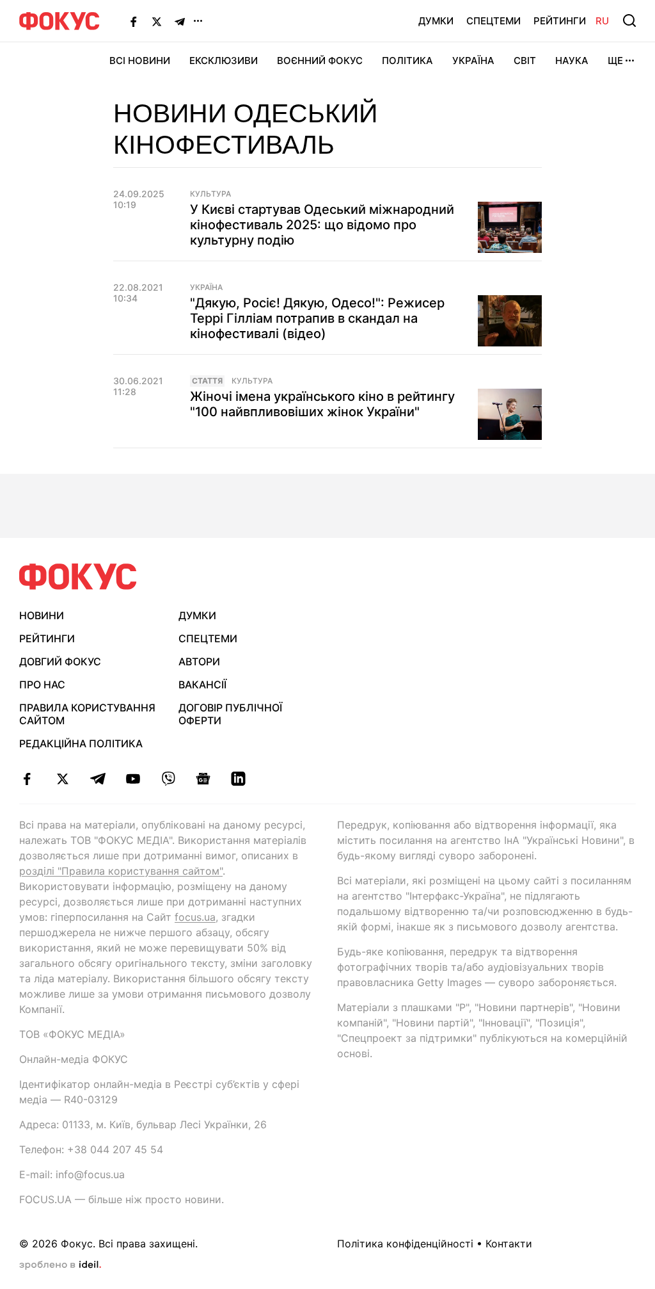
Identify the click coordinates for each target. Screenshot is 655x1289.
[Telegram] (179, 21)
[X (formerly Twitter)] (156, 21)
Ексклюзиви (223, 60)
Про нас (42, 684)
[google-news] (203, 778)
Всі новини (139, 60)
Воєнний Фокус (320, 60)
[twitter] (62, 778)
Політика (407, 60)
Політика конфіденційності (405, 1243)
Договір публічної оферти (230, 714)
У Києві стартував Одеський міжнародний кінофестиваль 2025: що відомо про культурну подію (322, 225)
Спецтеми (493, 21)
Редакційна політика (81, 743)
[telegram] (97, 778)
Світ (525, 60)
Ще (615, 60)
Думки (436, 21)
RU (602, 21)
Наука (571, 60)
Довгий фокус (60, 661)
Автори (199, 661)
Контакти (508, 1243)
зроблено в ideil (60, 1265)
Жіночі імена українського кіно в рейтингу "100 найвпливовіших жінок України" (322, 404)
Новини (41, 615)
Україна (473, 60)
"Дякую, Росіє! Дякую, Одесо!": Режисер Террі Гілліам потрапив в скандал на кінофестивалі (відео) (317, 318)
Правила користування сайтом (87, 714)
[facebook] (27, 778)
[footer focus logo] (78, 576)
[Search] (629, 20)
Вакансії (202, 684)
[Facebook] (133, 21)
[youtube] (132, 778)
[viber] (168, 778)
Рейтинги (559, 21)
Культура (210, 194)
